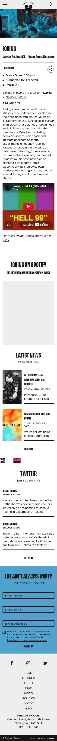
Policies (28, 698)
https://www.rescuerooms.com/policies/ (27, 640)
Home (28, 673)
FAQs (28, 688)
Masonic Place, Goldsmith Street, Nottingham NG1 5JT (29, 721)
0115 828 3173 (28, 727)
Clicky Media (47, 738)
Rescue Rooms (16, 96)
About (28, 683)
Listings (28, 678)
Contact (28, 703)
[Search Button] (50, 4)
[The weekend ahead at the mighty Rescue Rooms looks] (17, 462)
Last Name (13, 609)
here (6, 239)
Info (28, 708)
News (28, 693)
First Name (13, 595)
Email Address (16, 623)
